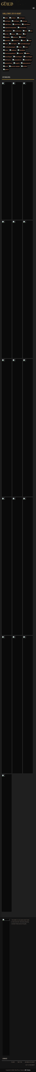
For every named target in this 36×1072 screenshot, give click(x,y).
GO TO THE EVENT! (30, 1065)
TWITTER (19, 1062)
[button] (33, 7)
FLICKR (13, 1062)
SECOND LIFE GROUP (30, 1062)
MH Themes (27, 1070)
